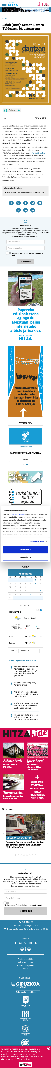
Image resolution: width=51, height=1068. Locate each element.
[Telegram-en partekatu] (39, 203)
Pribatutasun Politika (20, 253)
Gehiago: (14, 651)
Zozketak (37, 785)
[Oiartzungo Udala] (25, 1044)
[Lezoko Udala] (25, 1030)
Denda (37, 791)
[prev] (9, 573)
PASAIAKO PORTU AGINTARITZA (25, 453)
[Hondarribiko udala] (25, 1016)
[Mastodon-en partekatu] (25, 203)
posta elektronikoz (37, 153)
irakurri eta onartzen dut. (28, 254)
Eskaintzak (37, 788)
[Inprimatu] (32, 210)
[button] (29, 651)
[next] (41, 573)
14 (30, 587)
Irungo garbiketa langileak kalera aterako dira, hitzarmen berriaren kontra (26, 717)
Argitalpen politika (25, 959)
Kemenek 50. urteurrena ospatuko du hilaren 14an (25, 193)
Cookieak (25, 969)
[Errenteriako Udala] (25, 1001)
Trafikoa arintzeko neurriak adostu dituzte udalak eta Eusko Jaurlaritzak (26, 705)
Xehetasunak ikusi (36, 542)
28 (30, 594)
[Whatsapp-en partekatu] (18, 210)
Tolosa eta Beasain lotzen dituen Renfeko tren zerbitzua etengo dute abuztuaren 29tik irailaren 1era (25, 844)
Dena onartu (25, 549)
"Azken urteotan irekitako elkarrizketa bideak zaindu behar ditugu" (26, 694)
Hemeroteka (37, 795)
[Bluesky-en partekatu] (32, 203)
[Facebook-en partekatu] (11, 203)
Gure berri (37, 782)
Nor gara (37, 798)
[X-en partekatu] (18, 203)
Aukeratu (24, 557)
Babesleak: (25, 978)
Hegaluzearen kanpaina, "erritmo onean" (25, 683)
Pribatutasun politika (25, 965)
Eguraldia (25, 606)
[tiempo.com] (41, 610)
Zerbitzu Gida (25, 423)
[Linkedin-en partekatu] (25, 210)
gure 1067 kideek (17, 514)
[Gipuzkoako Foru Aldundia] (25, 987)
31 (32, 580)
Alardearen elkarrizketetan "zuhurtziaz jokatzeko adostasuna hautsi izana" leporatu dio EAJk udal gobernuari (26, 671)
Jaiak (4, 18)
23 (41, 590)
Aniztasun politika (25, 962)
